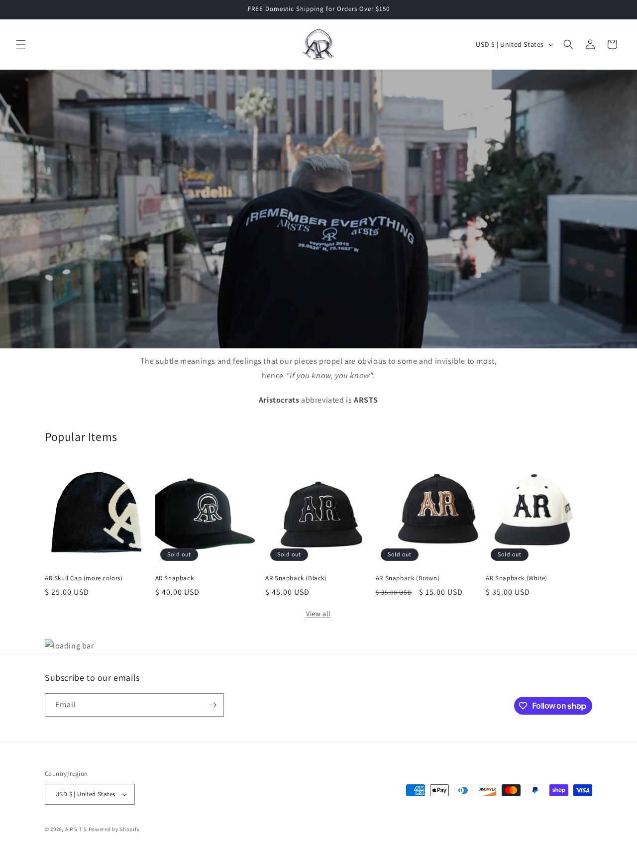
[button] (21, 44)
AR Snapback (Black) (295, 578)
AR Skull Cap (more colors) (84, 578)
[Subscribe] (212, 705)
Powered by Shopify (114, 829)
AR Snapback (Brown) (407, 578)
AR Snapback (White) (516, 578)
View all (318, 613)
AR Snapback (174, 578)
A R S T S (76, 829)
